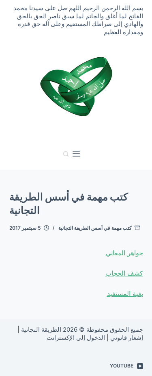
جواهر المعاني (124, 253)
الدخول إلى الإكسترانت (76, 337)
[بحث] (66, 153)
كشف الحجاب (124, 273)
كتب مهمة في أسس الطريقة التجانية (95, 228)
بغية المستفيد (125, 293)
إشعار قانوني (126, 337)
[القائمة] (76, 153)
